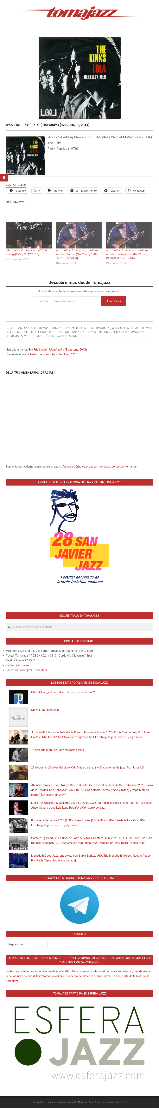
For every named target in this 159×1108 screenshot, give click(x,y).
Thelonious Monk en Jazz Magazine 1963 (57, 750)
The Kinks (105, 332)
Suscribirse (113, 301)
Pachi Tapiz (71, 332)
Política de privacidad (43, 1102)
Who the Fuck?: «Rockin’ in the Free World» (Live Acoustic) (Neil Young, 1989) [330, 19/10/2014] (127, 254)
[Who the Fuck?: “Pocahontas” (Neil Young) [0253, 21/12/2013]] (29, 235)
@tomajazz (23, 665)
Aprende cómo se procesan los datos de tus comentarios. (99, 466)
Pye (83, 332)
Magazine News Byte (88, 1102)
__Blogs (27, 332)
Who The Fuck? (33, 335)
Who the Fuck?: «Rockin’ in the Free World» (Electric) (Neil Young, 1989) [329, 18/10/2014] (77, 254)
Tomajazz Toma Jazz (34, 670)
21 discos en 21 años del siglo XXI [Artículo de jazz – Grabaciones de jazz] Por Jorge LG (87, 767)
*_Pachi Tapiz (77, 328)
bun (90, 328)
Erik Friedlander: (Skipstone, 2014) (58, 349)
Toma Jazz (120, 332)
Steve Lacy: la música (45, 710)
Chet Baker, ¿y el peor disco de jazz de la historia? (63, 692)
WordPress (121, 1102)
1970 (59, 332)
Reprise (92, 332)
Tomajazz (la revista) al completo (119, 328)
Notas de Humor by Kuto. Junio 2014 (53, 354)
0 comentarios (66, 335)
